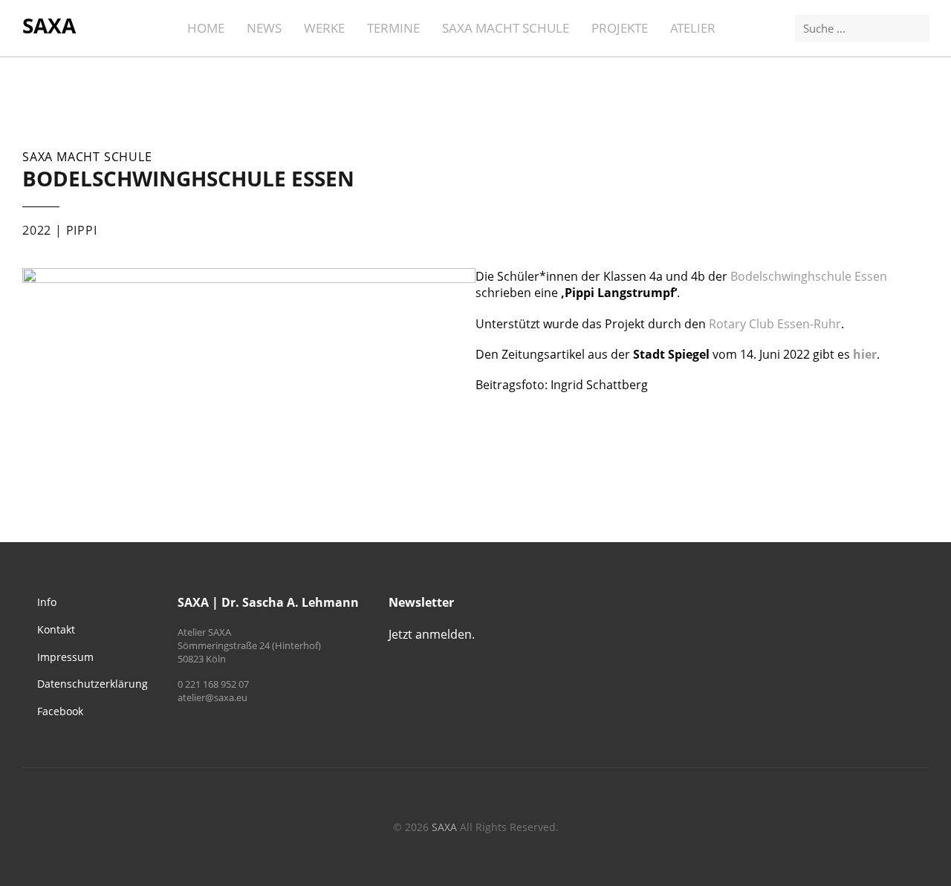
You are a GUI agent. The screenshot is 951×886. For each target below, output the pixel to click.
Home (205, 28)
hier (865, 354)
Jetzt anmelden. (432, 634)
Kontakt (56, 629)
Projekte (619, 28)
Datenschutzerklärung (92, 684)
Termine (393, 28)
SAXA (49, 25)
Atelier (692, 28)
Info (46, 602)
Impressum (65, 657)
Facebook (60, 711)
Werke (324, 28)
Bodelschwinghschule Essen (808, 276)
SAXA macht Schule (505, 28)
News (264, 28)
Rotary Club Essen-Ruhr (775, 324)
